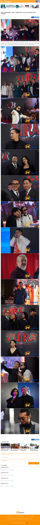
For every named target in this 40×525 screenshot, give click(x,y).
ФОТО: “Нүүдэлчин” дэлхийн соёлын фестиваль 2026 (23, 450)
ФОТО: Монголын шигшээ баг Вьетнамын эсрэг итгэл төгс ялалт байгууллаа (5, 450)
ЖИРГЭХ (37, 17)
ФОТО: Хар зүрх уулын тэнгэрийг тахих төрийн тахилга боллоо (34, 450)
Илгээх (34, 463)
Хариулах (12, 469)
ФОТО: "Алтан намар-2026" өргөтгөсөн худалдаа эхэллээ (15, 450)
